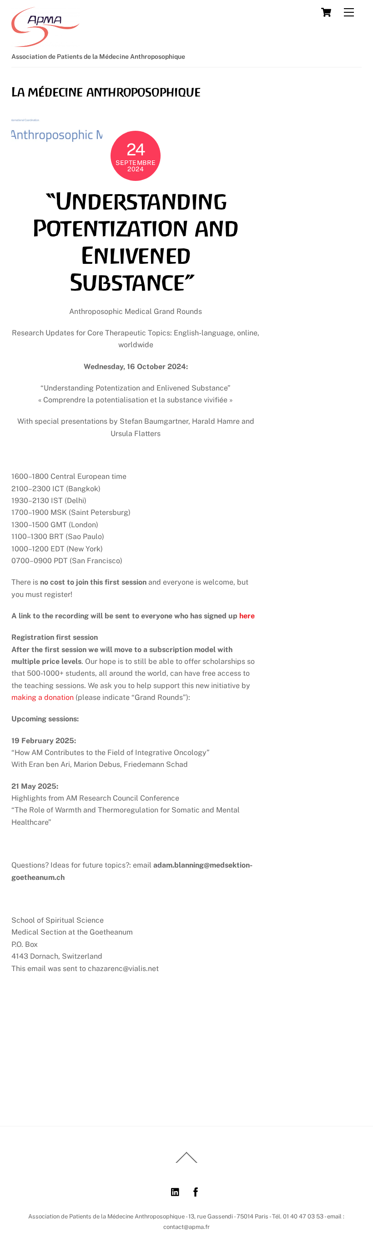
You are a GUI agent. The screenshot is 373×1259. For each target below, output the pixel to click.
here (247, 616)
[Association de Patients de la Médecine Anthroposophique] (45, 42)
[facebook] (195, 1191)
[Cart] (326, 12)
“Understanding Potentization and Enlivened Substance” (135, 242)
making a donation (42, 697)
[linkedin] (175, 1191)
